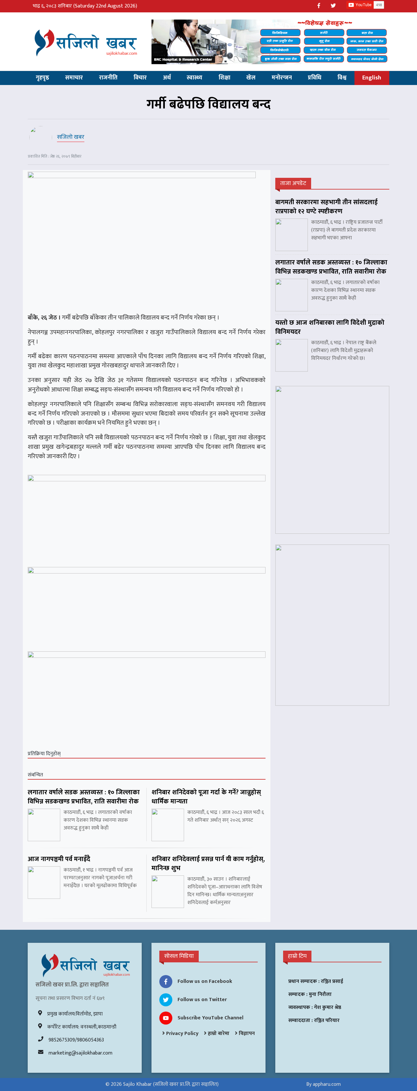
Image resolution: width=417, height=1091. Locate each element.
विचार (140, 78)
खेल (250, 78)
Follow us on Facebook (205, 981)
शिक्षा (224, 78)
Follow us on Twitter (202, 999)
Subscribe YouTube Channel (210, 1017)
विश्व (342, 78)
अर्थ (167, 78)
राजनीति (108, 78)
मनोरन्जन (282, 78)
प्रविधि (314, 78)
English (371, 78)
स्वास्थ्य (194, 78)
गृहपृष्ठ (42, 78)
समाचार (74, 78)
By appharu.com (323, 1084)
